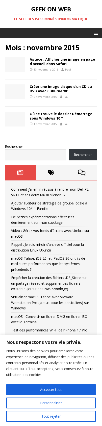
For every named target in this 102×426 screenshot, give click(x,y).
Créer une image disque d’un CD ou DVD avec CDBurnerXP (61, 88)
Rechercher (14, 146)
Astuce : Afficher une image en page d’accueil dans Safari (62, 61)
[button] (95, 32)
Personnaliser (51, 403)
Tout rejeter (51, 416)
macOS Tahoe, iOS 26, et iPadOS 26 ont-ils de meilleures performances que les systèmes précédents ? (48, 264)
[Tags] (51, 172)
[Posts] (20, 172)
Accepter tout (51, 389)
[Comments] (81, 172)
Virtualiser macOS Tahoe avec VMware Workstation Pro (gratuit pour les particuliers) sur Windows (50, 302)
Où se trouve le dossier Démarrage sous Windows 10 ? (61, 116)
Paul (68, 69)
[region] (51, 380)
